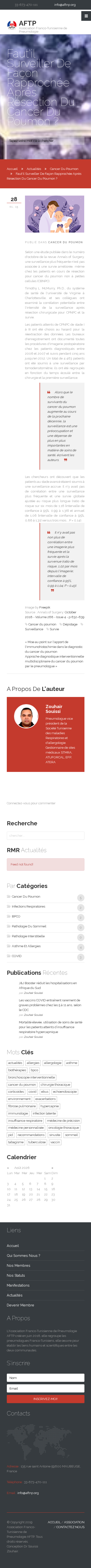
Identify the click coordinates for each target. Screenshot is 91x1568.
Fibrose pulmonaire (22, 1106)
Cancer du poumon (42, 624)
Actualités (34, 169)
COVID (16, 956)
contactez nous (70, 1527)
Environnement (19, 1099)
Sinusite (54, 1135)
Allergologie (52, 1063)
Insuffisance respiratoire (25, 1120)
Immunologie (18, 1113)
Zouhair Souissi (33, 993)
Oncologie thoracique (64, 1127)
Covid (32, 1091)
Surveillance (34, 629)
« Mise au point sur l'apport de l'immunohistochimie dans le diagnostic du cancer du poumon (54, 646)
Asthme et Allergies (26, 946)
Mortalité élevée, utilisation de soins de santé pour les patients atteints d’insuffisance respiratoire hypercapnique (50, 1027)
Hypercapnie (50, 1106)
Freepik (44, 607)
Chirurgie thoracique (55, 1084)
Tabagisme (16, 1142)
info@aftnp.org (65, 5)
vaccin (55, 1142)
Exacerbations (45, 1099)
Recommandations (31, 1135)
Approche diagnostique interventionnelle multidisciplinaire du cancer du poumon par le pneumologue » (54, 661)
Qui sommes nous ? (23, 1256)
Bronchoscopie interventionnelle (31, 1077)
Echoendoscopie (65, 1091)
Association (74, 1522)
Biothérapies (17, 1070)
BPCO (15, 916)
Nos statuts (16, 1275)
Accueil (12, 169)
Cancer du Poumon (64, 169)
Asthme (71, 1063)
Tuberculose (37, 1142)
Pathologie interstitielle (28, 936)
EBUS (44, 1091)
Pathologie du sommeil (28, 926)
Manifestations (18, 1285)
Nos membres (18, 1266)
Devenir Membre (20, 1305)
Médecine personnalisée (26, 1127)
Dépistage (70, 624)
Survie (54, 629)
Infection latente (44, 1113)
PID (10, 1135)
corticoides (16, 1091)
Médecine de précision (63, 1120)
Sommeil (71, 1135)
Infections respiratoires (28, 906)
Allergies (33, 1063)
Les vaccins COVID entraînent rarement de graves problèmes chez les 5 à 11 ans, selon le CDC (50, 1005)
